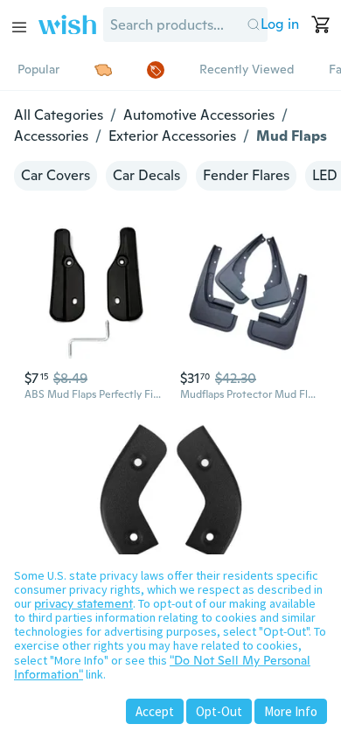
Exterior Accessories (172, 136)
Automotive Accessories (199, 115)
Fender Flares (246, 175)
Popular (38, 69)
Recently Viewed (246, 69)
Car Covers (55, 175)
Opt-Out (219, 711)
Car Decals (146, 175)
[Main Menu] (19, 27)
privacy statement (83, 603)
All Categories (58, 115)
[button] (254, 24)
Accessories (51, 136)
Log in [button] (280, 24)
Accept (155, 711)
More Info (290, 711)
